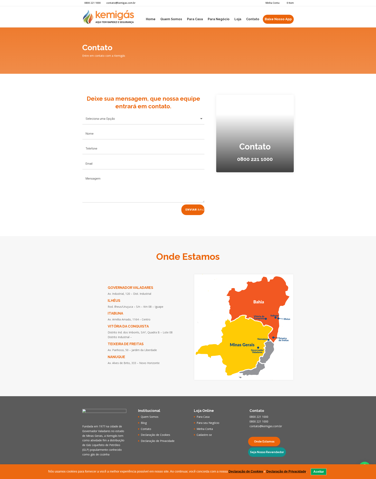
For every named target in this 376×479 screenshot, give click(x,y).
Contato (252, 19)
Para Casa (195, 19)
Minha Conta (272, 3)
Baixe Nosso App (278, 19)
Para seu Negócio (208, 423)
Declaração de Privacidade (157, 441)
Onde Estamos (264, 441)
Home (150, 19)
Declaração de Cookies (155, 435)
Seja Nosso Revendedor (267, 452)
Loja (237, 19)
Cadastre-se (204, 435)
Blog (144, 423)
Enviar (191, 210)
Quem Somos (171, 19)
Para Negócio (219, 19)
